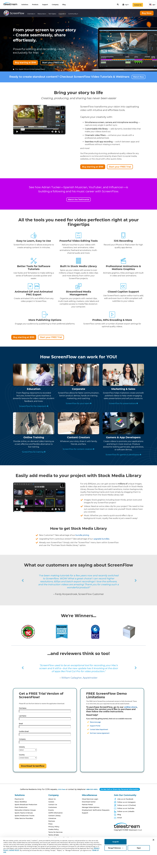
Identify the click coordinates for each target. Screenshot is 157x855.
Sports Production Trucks (24, 815)
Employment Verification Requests (95, 810)
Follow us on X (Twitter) (126, 805)
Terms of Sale (53, 835)
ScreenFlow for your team (77, 403)
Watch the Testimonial (78, 199)
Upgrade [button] (62, 14)
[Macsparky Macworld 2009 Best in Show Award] (95, 632)
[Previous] (12, 577)
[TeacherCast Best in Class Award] (28, 632)
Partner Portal (87, 804)
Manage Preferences (114, 848)
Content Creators (78, 437)
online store (130, 707)
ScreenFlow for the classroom (32, 406)
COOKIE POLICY (14, 850)
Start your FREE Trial (120, 167)
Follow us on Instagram (126, 802)
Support (45, 4)
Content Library (54, 815)
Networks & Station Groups (25, 810)
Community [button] (72, 14)
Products (35, 4)
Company (55, 4)
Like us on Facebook (125, 799)
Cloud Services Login (90, 799)
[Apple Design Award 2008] (129, 632)
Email (21, 723)
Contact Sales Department (99, 729)
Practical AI (19, 799)
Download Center (89, 802)
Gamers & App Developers (123, 437)
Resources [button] (41, 14)
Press (50, 824)
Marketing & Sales (123, 389)
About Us (52, 799)
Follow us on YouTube (125, 808)
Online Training (33, 437)
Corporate (78, 389)
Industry (22, 747)
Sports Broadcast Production (26, 804)
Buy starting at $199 (25, 62)
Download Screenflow (32, 766)
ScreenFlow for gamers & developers (122, 455)
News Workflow (21, 802)
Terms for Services (55, 832)
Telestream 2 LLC (135, 830)
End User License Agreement (99, 733)
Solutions (24, 4)
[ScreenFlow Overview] (14, 14)
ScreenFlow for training (32, 452)
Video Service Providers (24, 818)
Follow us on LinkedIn (125, 811)
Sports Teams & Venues (24, 813)
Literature (52, 818)
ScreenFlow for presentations (122, 403)
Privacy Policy (53, 827)
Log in (126, 4)
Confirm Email (24, 731)
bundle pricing (82, 535)
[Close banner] (153, 840)
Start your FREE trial (53, 62)
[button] (152, 4)
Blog (64, 4)
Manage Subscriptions (90, 807)
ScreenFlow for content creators (77, 449)
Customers (52, 807)
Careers (51, 802)
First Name (22, 708)
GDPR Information (55, 813)
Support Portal (95, 726)
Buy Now (147, 13)
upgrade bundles (101, 539)
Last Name (22, 716)
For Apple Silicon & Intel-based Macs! (30, 69)
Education (33, 389)
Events (51, 810)
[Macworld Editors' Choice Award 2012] (62, 632)
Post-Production (21, 807)
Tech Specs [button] (52, 14)
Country (22, 755)
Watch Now (138, 77)
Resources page (95, 722)
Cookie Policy (53, 829)
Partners (51, 821)
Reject (139, 848)
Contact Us (137, 5)
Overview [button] (30, 14)
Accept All (115, 842)
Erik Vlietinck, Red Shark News (79, 677)
